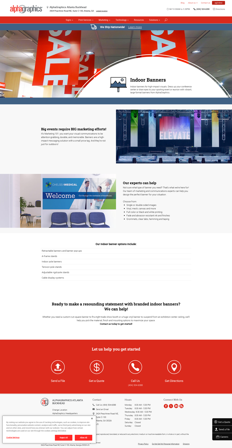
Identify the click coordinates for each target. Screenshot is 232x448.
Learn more (135, 27)
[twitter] (171, 406)
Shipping (186, 444)
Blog (182, 2)
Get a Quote (224, 422)
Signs (68, 19)
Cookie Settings (12, 437)
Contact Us (205, 2)
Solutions (153, 19)
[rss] (181, 406)
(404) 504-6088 (202, 9)
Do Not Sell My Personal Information (165, 444)
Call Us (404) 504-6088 (106, 404)
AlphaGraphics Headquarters (65, 413)
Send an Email (102, 409)
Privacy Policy (143, 444)
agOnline (218, 2)
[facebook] (166, 406)
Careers (224, 436)
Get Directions (174, 381)
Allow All (83, 437)
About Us (192, 2)
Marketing (103, 19)
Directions (220, 9)
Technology (121, 19)
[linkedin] (176, 406)
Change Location (59, 409)
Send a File (224, 429)
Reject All (63, 437)
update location (102, 11)
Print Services (84, 19)
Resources (139, 19)
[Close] (92, 418)
